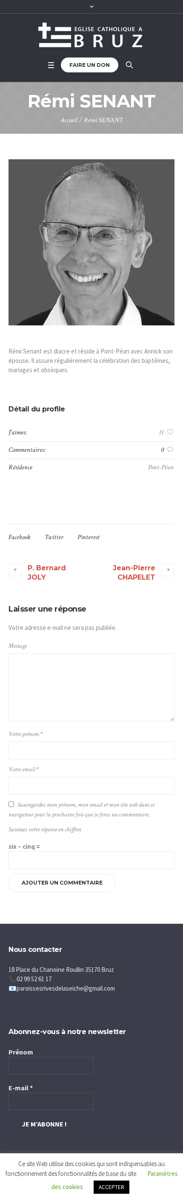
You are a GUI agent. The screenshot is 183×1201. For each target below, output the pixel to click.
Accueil (68, 120)
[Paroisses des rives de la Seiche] (91, 35)
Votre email (24, 769)
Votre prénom (26, 734)
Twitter (54, 537)
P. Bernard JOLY (47, 572)
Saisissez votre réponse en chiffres (45, 829)
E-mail (21, 1087)
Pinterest (88, 537)
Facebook (20, 537)
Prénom (21, 1052)
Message (18, 646)
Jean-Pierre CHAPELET (134, 572)
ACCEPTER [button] (111, 1187)
